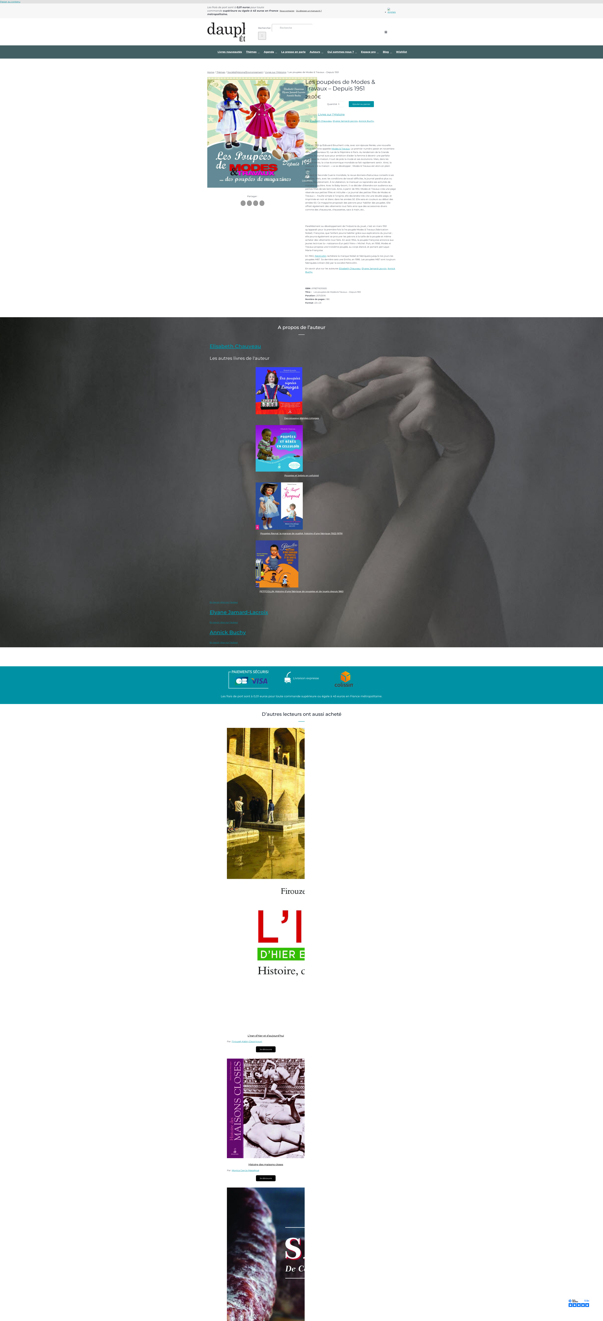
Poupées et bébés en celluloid (301, 475)
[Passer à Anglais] (392, 12)
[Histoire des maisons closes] (266, 1157)
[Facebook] (243, 203)
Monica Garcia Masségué (245, 1170)
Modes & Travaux (340, 148)
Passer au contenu (10, 1)
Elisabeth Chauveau (321, 121)
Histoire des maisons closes (265, 1164)
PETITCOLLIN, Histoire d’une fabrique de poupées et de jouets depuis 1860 (301, 591)
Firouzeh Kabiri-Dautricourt (247, 1041)
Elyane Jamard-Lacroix (345, 121)
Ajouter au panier (361, 104)
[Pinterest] (256, 203)
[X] (249, 203)
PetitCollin (320, 256)
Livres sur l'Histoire (331, 114)
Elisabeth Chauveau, (350, 268)
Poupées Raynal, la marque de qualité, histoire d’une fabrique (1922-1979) (301, 533)
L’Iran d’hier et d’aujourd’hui (266, 1035)
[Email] (262, 203)
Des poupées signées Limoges (301, 418)
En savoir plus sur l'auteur (224, 602)
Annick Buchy (366, 121)
